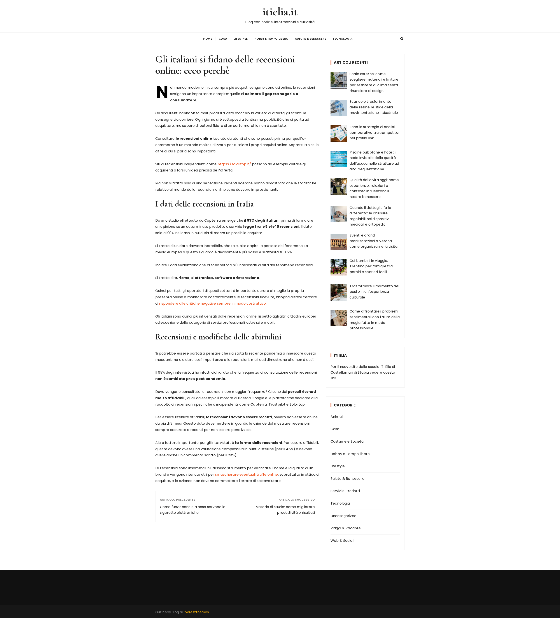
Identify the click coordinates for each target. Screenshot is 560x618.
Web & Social (342, 540)
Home (207, 39)
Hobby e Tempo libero (271, 39)
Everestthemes (196, 612)
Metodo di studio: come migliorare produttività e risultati (285, 509)
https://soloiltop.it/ (234, 164)
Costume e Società (347, 441)
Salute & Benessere (310, 39)
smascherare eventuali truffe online (246, 474)
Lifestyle (241, 39)
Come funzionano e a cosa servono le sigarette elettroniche (192, 509)
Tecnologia (342, 39)
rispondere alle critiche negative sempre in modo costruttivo (212, 303)
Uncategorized (343, 515)
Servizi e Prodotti (345, 490)
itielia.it (280, 12)
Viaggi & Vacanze (346, 528)
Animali (337, 416)
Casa (223, 39)
